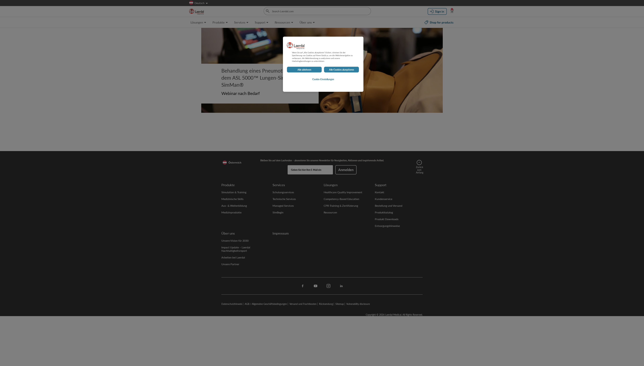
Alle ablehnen (304, 69)
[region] (323, 64)
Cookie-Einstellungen (323, 79)
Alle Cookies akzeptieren (341, 69)
